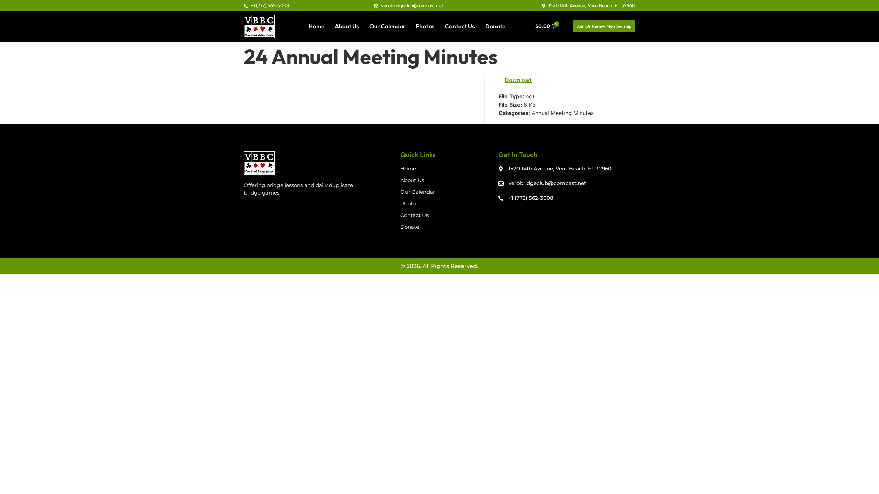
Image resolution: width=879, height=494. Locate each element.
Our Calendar (387, 26)
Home (316, 26)
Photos (425, 26)
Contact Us (460, 26)
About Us (347, 26)
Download (518, 80)
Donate (495, 26)
